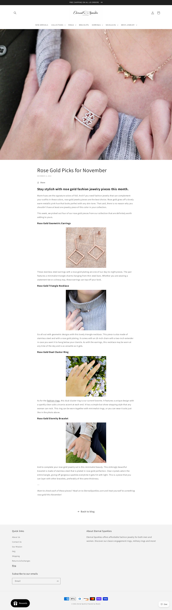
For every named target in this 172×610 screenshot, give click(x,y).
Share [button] (42, 182)
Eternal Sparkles (82, 604)
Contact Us (17, 542)
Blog (14, 565)
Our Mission (17, 546)
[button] (15, 13)
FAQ (13, 551)
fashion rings (53, 400)
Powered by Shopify (94, 604)
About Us (16, 537)
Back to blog (87, 511)
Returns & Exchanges (21, 561)
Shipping (16, 556)
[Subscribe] (57, 581)
